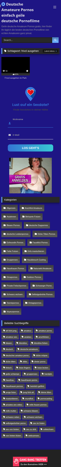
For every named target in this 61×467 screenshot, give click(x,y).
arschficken (44, 337)
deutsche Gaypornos (38, 225)
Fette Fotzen (12, 251)
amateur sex (11, 337)
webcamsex (33, 435)
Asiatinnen (11, 216)
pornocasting (46, 398)
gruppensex (32, 374)
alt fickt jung (11, 330)
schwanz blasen (31, 411)
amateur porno (45, 330)
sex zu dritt (31, 429)
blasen (9, 343)
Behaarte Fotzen (32, 216)
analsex (27, 337)
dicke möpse (41, 355)
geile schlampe (12, 374)
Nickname (18, 119)
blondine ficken (41, 343)
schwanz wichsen (34, 417)
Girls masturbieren (36, 251)
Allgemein (11, 208)
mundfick (29, 398)
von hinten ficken (13, 435)
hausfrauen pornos (14, 386)
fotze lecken (42, 367)
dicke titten (10, 361)
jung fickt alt (28, 392)
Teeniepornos (13, 303)
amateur (27, 330)
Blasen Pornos (13, 225)
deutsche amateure (29, 349)
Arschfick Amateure (33, 208)
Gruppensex (12, 260)
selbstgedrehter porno (16, 423)
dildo (25, 361)
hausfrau (10, 380)
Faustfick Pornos (40, 242)
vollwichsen (48, 429)
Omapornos (12, 277)
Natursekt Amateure (42, 268)
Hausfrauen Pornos (15, 268)
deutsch (9, 349)
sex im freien (39, 423)
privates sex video (14, 404)
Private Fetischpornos (16, 285)
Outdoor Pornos (34, 277)
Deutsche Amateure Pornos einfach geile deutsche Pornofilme (20, 12)
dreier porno (39, 361)
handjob (48, 374)
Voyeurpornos (13, 311)
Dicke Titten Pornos (46, 234)
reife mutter (11, 411)
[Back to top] (52, 458)
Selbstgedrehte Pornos (42, 294)
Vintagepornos (34, 303)
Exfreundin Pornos (15, 242)
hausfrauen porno (29, 380)
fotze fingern (24, 367)
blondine (23, 343)
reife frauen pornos (38, 404)
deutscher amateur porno (17, 355)
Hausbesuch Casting (36, 260)
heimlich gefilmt (37, 386)
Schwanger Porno (44, 285)
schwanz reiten (12, 417)
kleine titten (46, 392)
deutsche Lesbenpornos (17, 234)
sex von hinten (12, 429)
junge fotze (11, 392)
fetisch (9, 367)
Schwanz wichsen (15, 294)
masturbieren (12, 398)
